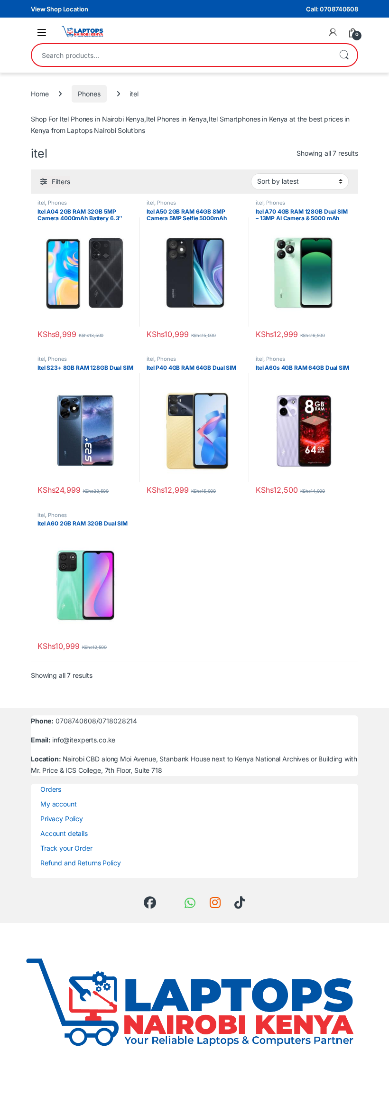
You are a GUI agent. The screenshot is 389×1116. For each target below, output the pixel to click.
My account (58, 804)
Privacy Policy (61, 819)
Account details (64, 833)
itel (41, 202)
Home (39, 94)
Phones (89, 94)
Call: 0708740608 (332, 9)
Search (344, 55)
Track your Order (66, 848)
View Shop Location (59, 9)
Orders (50, 789)
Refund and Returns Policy (80, 863)
